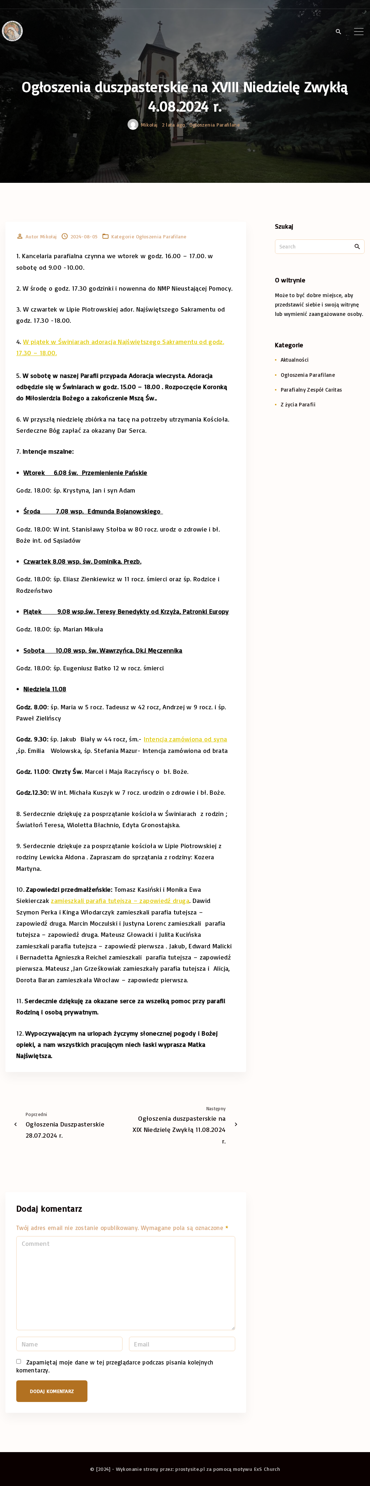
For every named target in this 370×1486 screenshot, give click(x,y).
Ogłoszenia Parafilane (214, 125)
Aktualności (295, 359)
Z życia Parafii (298, 404)
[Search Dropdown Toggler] (338, 31)
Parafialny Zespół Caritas (311, 389)
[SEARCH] (357, 246)
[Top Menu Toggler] (359, 31)
